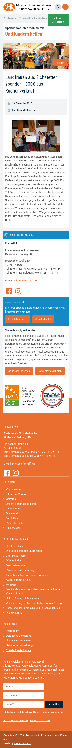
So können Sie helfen (19, 371)
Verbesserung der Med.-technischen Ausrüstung (34, 603)
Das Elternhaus (15, 546)
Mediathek (12, 518)
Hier (7, 335)
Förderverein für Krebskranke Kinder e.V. (26, 18)
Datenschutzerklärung (18, 635)
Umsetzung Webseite (18, 640)
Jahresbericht (14, 508)
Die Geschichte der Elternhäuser (24, 550)
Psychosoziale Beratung (20, 570)
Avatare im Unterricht (18, 579)
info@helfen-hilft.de (25, 280)
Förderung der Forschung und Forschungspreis (33, 608)
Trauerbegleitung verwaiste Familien (27, 575)
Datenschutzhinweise (40, 720)
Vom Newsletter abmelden (15, 720)
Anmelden (54, 704)
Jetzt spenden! (19, 319)
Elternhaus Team (16, 555)
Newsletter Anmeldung (19, 645)
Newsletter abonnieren (50, 371)
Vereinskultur (13, 489)
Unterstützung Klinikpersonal (22, 598)
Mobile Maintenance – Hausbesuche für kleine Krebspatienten (33, 591)
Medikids (11, 584)
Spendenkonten (43, 319)
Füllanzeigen (13, 528)
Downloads (12, 513)
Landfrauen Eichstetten (23, 110)
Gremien (11, 498)
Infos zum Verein (16, 494)
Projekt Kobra (14, 612)
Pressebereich (14, 523)
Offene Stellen (14, 560)
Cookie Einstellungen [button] (18, 650)
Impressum (12, 630)
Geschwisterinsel (16, 565)
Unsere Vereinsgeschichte (21, 503)
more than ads (22, 743)
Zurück (60, 62)
